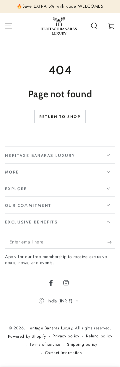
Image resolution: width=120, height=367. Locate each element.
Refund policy (99, 336)
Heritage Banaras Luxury (49, 328)
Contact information (63, 353)
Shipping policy (82, 344)
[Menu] (8, 26)
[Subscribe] (111, 242)
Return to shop (60, 116)
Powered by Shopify (27, 336)
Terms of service (45, 344)
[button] (94, 26)
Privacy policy (66, 336)
